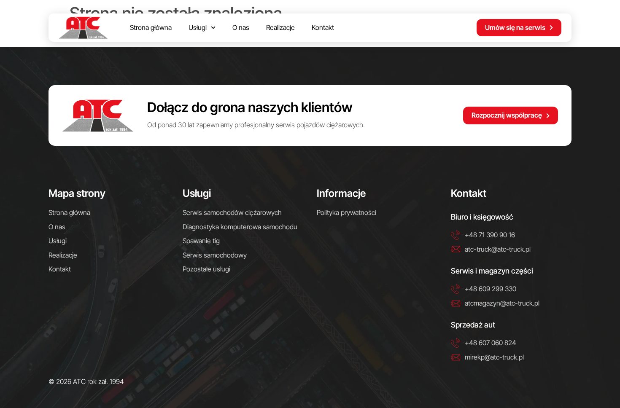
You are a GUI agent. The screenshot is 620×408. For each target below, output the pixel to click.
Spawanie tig (201, 240)
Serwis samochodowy (215, 255)
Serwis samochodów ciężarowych (232, 212)
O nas (240, 27)
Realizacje (280, 27)
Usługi (198, 27)
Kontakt (323, 27)
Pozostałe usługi (206, 269)
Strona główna (151, 27)
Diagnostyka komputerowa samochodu (240, 227)
